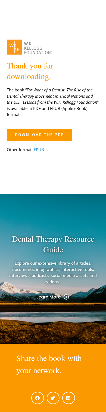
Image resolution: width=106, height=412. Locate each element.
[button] (37, 398)
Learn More (48, 297)
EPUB (39, 149)
